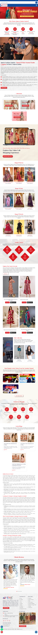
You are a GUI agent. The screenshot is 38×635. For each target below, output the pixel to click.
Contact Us (30, 607)
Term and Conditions (31, 603)
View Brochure (22, 626)
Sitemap (30, 606)
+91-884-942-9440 (10, 613)
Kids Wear (21, 607)
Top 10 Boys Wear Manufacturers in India (27, 444)
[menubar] (36, 5)
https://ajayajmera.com (7, 624)
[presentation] (33, 342)
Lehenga (21, 599)
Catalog (8, 302)
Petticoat (21, 606)
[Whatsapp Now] (2, 629)
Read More (5, 449)
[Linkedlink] (9, 620)
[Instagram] (7, 620)
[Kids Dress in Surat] (19, 352)
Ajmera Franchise (31, 599)
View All (5, 273)
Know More (4, 87)
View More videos (19, 395)
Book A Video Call (8, 156)
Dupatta (21, 603)
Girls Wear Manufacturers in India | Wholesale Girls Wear (19, 465)
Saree (21, 598)
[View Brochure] (27, 618)
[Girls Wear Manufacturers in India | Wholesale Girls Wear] (19, 458)
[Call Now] (36, 632)
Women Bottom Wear (23, 608)
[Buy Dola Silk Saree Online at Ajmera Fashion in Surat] (27, 317)
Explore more (8, 105)
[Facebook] (5, 620)
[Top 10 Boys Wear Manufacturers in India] (27, 437)
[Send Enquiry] (2, 632)
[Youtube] (3, 620)
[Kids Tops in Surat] (30, 352)
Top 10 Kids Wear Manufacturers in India (10, 444)
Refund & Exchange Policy (32, 604)
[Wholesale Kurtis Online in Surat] (27, 287)
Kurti (21, 602)
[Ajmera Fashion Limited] (4, 5)
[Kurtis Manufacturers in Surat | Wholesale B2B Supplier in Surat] (10, 287)
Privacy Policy (31, 602)
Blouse (21, 604)
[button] (16, 591)
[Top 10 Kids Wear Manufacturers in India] (10, 437)
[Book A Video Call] (2, 627)
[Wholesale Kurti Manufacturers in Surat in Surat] (10, 317)
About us (30, 598)
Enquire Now (13, 302)
